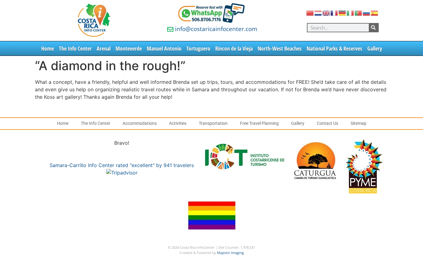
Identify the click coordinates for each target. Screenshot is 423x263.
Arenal (104, 48)
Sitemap (358, 123)
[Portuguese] (359, 12)
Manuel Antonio (164, 48)
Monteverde (129, 48)
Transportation (213, 123)
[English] (326, 12)
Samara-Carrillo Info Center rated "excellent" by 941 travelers (122, 165)
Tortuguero (198, 48)
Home (47, 48)
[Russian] (367, 12)
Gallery (374, 48)
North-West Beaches (280, 48)
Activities (177, 123)
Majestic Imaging (230, 252)
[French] (334, 12)
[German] (342, 12)
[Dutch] (318, 12)
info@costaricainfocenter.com (216, 29)
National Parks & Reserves (334, 48)
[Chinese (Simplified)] (310, 12)
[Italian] (351, 12)
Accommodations (140, 123)
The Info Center (75, 48)
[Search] (373, 28)
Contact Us (327, 123)
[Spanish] (375, 12)
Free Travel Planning (259, 123)
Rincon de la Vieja (234, 48)
